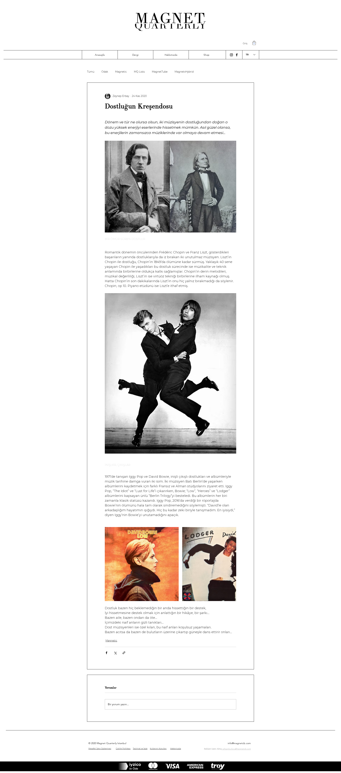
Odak (104, 71)
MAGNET (170, 18)
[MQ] (231, 55)
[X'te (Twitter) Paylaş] (115, 652)
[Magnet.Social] (237, 55)
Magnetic (121, 71)
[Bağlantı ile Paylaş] (124, 652)
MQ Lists (139, 71)
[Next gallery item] (232, 564)
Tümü (90, 71)
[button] (254, 43)
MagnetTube (159, 71)
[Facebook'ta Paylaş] (106, 652)
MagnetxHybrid (184, 71)
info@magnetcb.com (239, 743)
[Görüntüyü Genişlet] (142, 564)
